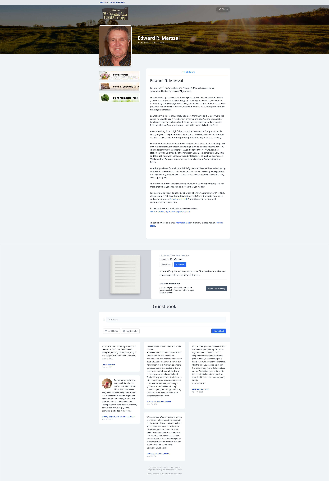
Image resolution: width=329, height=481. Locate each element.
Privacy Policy (157, 470)
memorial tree (183, 222)
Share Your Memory (216, 288)
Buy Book (180, 264)
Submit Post (219, 331)
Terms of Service (171, 470)
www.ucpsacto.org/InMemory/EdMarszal (170, 211)
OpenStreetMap (167, 474)
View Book (166, 264)
